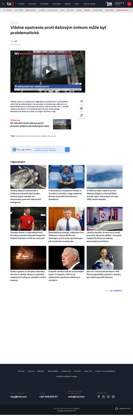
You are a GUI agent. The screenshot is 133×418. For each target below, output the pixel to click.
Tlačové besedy (89, 4)
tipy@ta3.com (18, 396)
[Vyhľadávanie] (129, 4)
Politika (21, 4)
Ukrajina (87, 10)
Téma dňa (70, 10)
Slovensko (32, 4)
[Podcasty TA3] (109, 4)
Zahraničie (44, 4)
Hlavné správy (98, 10)
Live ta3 (9, 10)
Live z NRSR (18, 10)
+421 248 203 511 (48, 396)
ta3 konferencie (122, 10)
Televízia (21, 371)
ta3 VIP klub (109, 10)
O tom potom (52, 10)
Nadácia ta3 (66, 371)
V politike (41, 10)
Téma (62, 10)
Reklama (40, 371)
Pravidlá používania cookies (66, 376)
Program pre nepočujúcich (105, 371)
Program (31, 371)
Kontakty (77, 371)
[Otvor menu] (3, 4)
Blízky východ (31, 10)
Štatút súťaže (53, 371)
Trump (79, 10)
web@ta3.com (76, 396)
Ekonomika (56, 4)
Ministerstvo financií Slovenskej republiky (31, 136)
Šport (77, 4)
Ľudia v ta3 (88, 371)
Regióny (68, 4)
